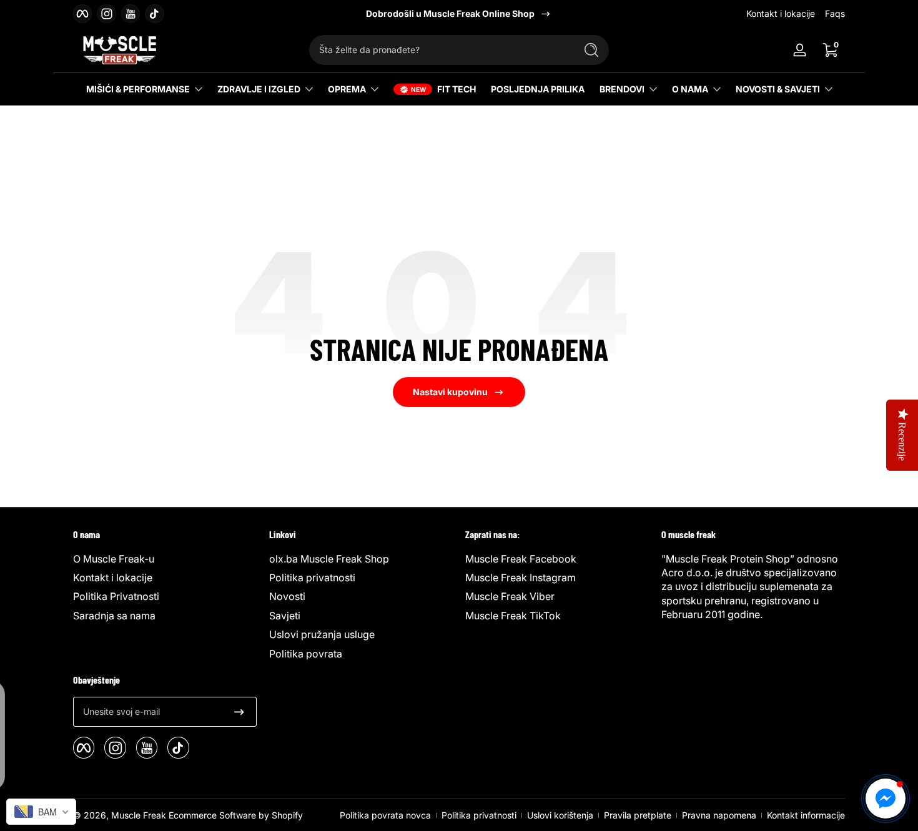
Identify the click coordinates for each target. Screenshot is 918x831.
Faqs (835, 13)
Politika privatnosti (312, 577)
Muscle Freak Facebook (520, 559)
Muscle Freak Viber (510, 596)
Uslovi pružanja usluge (322, 634)
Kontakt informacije (806, 815)
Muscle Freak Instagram (520, 577)
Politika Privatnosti (116, 596)
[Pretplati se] (239, 712)
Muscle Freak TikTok (513, 615)
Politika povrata (305, 653)
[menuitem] (165, 559)
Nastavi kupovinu (450, 391)
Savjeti (284, 615)
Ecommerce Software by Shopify (236, 815)
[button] (830, 50)
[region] (459, 13)
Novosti (287, 596)
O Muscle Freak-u (113, 559)
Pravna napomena (719, 815)
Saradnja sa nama (114, 615)
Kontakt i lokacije (780, 13)
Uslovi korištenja (560, 815)
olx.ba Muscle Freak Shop (329, 559)
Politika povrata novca (385, 815)
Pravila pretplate (637, 815)
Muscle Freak (138, 815)
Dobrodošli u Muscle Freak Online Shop (450, 13)
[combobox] (439, 50)
